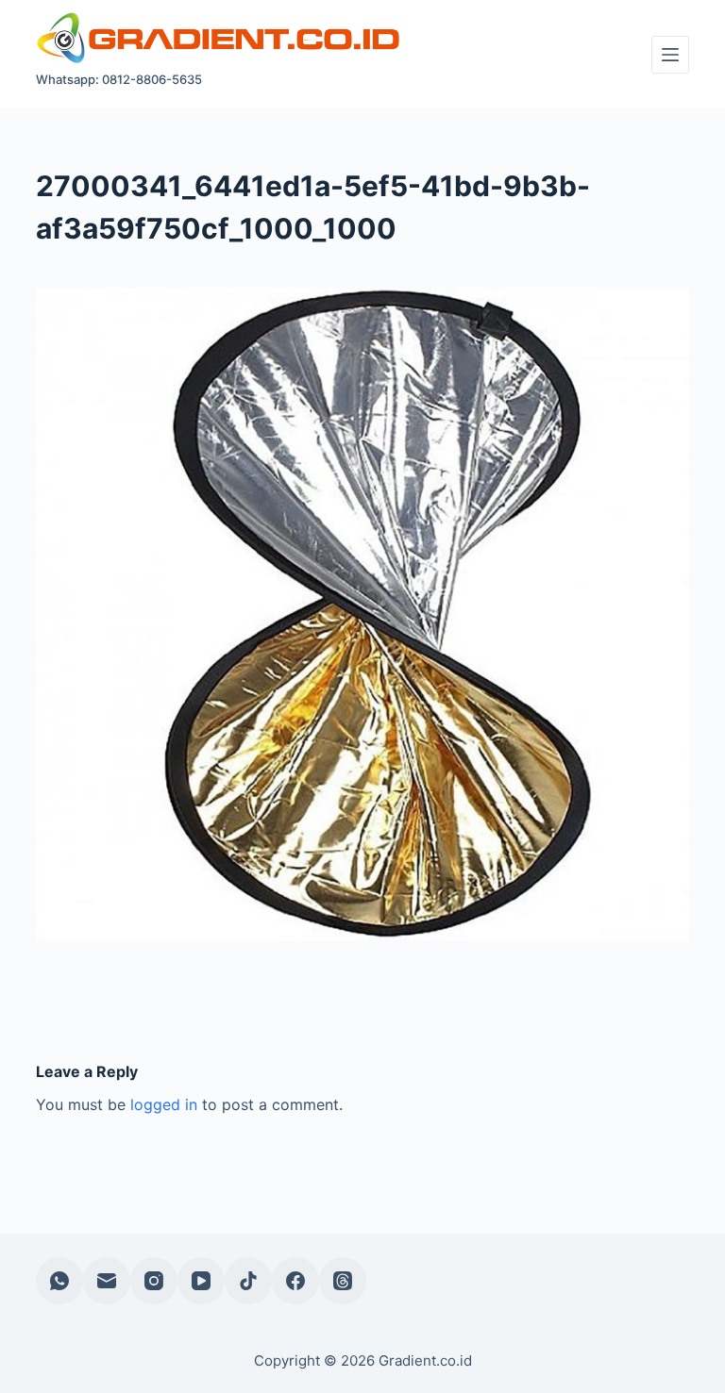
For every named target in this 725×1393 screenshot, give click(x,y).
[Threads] (342, 1280)
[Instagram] (153, 1280)
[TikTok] (248, 1280)
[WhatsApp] (59, 1280)
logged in (163, 1104)
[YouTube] (201, 1280)
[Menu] (670, 55)
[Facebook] (295, 1280)
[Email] (106, 1280)
